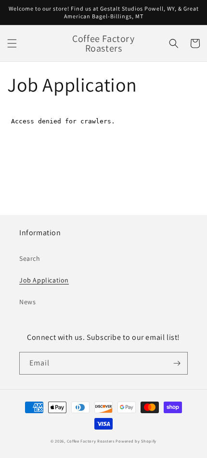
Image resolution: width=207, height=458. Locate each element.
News (27, 301)
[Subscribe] (176, 363)
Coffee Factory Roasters (91, 441)
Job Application (44, 280)
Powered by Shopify (136, 441)
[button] (12, 43)
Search (29, 258)
